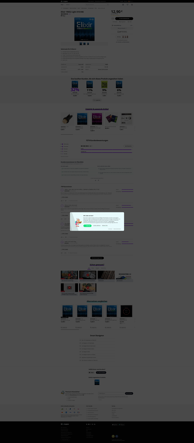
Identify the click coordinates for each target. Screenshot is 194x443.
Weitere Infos (105, 225)
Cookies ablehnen (96, 225)
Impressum (110, 228)
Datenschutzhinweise (117, 228)
